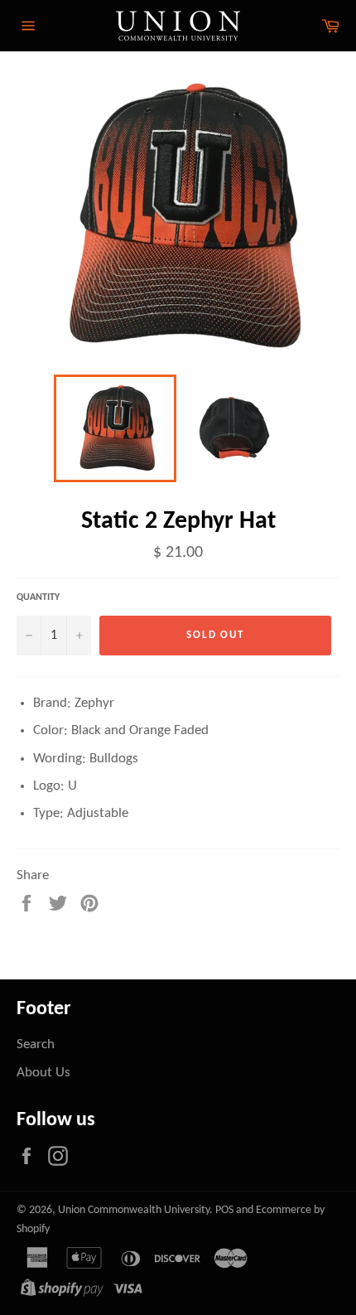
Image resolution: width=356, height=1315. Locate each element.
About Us (43, 1073)
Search (36, 1044)
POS (224, 1210)
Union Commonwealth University (133, 1210)
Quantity (38, 597)
